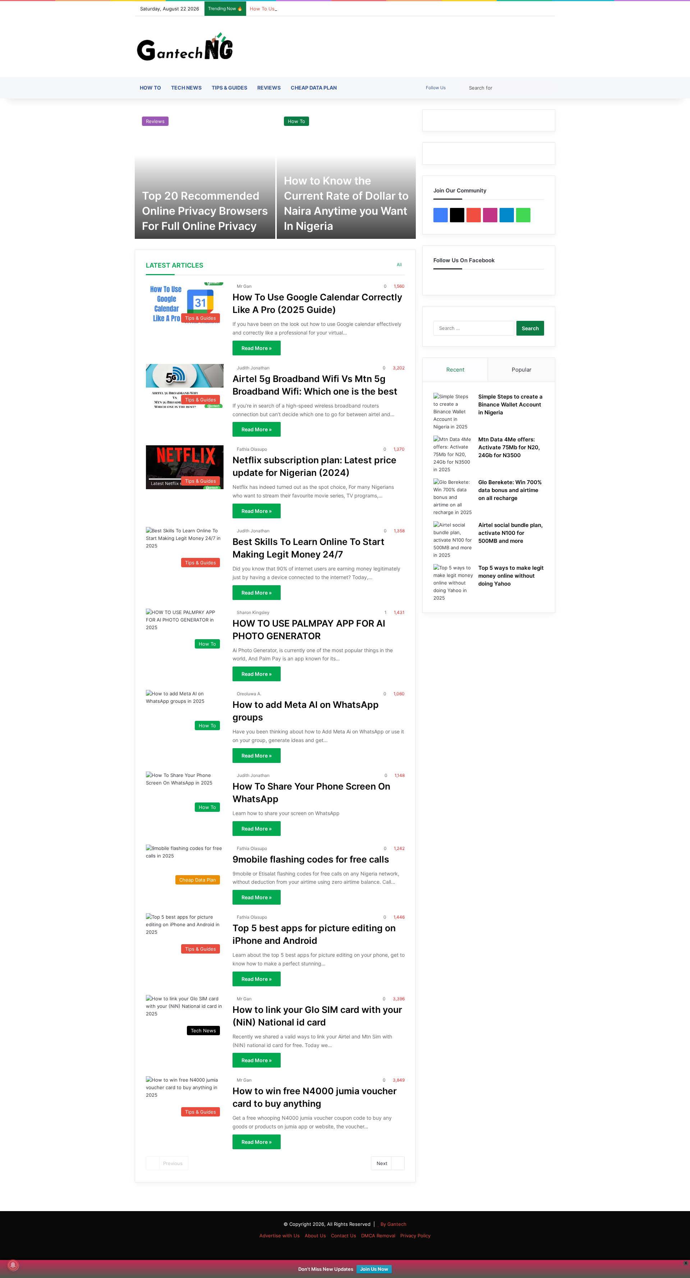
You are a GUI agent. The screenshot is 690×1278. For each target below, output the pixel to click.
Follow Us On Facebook (464, 260)
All (399, 264)
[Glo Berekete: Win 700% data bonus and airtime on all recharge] (453, 497)
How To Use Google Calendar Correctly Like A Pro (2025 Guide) (322, 9)
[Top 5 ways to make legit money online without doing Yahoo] (453, 583)
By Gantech (393, 1224)
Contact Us (343, 1235)
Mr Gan (244, 286)
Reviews (269, 88)
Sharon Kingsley (253, 612)
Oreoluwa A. (249, 693)
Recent (455, 369)
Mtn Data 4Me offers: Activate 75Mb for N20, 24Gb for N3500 (509, 447)
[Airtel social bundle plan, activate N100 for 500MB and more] (453, 540)
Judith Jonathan (253, 367)
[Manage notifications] (13, 1265)
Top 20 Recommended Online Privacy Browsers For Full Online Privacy (205, 210)
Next (382, 1163)
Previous (173, 1163)
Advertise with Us (279, 1235)
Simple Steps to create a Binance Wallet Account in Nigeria (510, 404)
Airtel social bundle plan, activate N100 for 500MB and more (510, 533)
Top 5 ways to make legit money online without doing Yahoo (511, 575)
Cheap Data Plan (314, 88)
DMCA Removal (378, 1235)
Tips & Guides (229, 88)
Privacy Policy (415, 1235)
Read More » (257, 348)
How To (150, 88)
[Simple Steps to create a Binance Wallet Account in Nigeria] (453, 412)
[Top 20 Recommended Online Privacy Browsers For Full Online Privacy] (205, 174)
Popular (522, 369)
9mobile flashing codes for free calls (311, 859)
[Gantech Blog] (187, 47)
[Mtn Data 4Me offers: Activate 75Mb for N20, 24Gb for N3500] (453, 454)
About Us (315, 1235)
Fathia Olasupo (252, 449)
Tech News (186, 88)
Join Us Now (374, 1269)
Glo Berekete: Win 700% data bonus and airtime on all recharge (510, 490)
